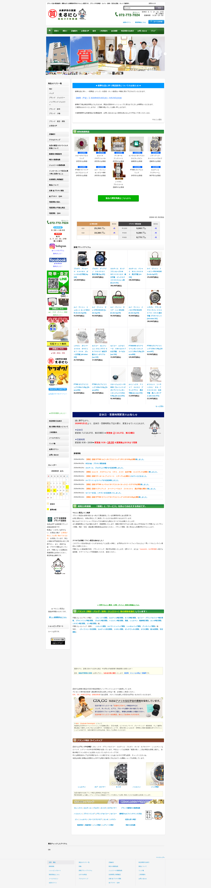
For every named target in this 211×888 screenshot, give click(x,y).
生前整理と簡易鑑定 (56, 179)
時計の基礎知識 (54, 159)
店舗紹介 (52, 134)
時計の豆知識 (130, 825)
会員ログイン (127, 22)
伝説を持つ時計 (130, 819)
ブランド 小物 (54, 113)
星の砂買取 (154, 629)
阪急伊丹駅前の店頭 (85, 673)
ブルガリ (96, 808)
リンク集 (52, 443)
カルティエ (87, 808)
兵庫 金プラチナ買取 (56, 191)
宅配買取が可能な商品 (57, 208)
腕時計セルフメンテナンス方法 (130, 814)
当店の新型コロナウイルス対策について (58, 147)
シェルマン (84, 819)
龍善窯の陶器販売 (55, 154)
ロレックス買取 (101, 618)
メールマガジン (54, 438)
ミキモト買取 (118, 629)
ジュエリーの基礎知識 (57, 165)
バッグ (51, 93)
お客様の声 (53, 126)
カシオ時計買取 (155, 620)
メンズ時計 (97, 825)
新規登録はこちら (140, 22)
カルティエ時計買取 (116, 618)
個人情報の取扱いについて (58, 427)
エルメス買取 (101, 626)
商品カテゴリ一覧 (84, 862)
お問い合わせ (54, 455)
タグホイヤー (112, 808)
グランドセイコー (102, 814)
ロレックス (78, 808)
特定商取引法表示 (55, 421)
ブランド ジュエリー (57, 98)
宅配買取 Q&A (54, 213)
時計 (50, 89)
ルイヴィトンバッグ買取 (116, 626)
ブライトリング (89, 814)
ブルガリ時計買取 (101, 620)
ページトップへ (160, 857)
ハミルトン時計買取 (116, 620)
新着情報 (51, 866)
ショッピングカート (55, 870)
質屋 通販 (52, 862)
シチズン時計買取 (79, 623)
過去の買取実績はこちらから (118, 198)
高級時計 (88, 825)
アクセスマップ (54, 140)
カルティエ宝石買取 (105, 629)
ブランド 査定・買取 (57, 121)
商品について (54, 185)
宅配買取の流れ (54, 202)
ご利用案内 (53, 432)
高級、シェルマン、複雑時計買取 (137, 620)
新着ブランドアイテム (85, 870)
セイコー (114, 814)
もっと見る (160, 406)
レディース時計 (108, 825)
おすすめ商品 (83, 874)
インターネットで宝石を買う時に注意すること (58, 172)
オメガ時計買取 (130, 618)
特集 (80, 866)
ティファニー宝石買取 (88, 629)
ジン (76, 819)
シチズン (113, 819)
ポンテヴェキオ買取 (132, 629)
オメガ (103, 808)
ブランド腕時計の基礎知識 (130, 808)
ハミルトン (78, 814)
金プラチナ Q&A (55, 196)
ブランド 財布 (54, 109)
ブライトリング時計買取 (84, 620)
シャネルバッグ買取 (134, 626)
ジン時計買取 (91, 623)
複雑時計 (80, 825)
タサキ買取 (145, 629)
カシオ (105, 819)
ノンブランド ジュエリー (57, 103)
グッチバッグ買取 (148, 626)
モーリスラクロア (95, 819)
